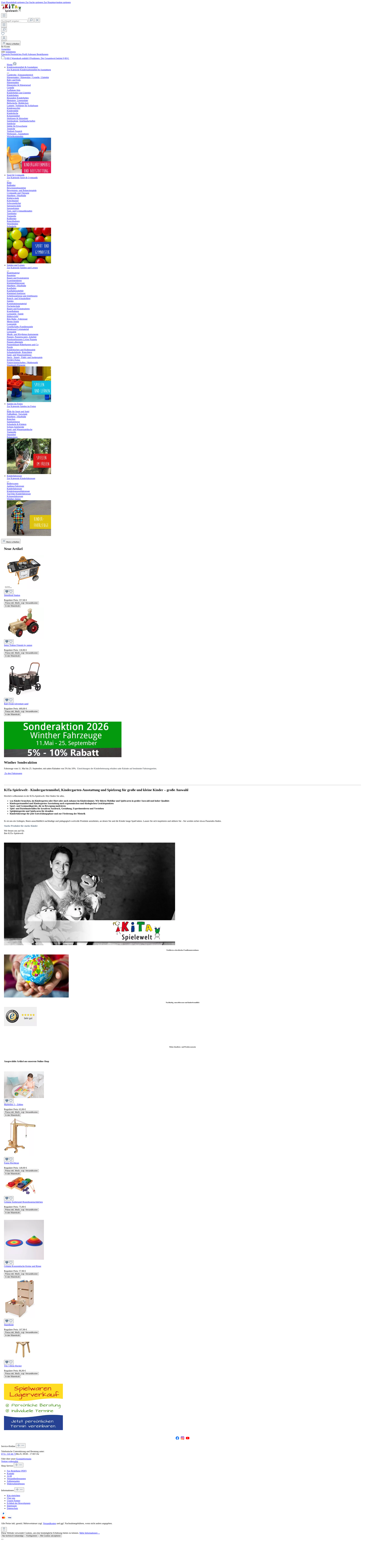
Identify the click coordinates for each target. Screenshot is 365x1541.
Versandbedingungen (16, 1478)
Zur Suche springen (34, 2)
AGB (9, 1476)
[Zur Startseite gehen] (11, 12)
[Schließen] (2, 1539)
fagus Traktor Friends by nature (18, 645)
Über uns (11, 1498)
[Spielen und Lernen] (29, 401)
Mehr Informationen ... (89, 1533)
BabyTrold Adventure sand (16, 704)
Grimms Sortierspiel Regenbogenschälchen (23, 1202)
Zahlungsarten (13, 1481)
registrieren (11, 52)
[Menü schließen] (8, 409)
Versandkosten (49, 1523)
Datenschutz (12, 1508)
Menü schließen (12, 44)
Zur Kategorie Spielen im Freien (21, 406)
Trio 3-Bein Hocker (13, 1366)
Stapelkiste (9, 1324)
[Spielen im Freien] (29, 473)
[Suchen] (31, 20)
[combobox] (14, 21)
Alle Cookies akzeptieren (50, 1536)
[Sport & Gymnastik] (29, 262)
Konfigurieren (31, 1536)
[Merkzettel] (3, 34)
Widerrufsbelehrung (16, 1483)
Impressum (12, 1506)
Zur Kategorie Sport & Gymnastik (22, 177)
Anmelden (6, 49)
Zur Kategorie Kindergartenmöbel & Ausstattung (29, 69)
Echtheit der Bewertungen (18, 1503)
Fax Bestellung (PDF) (17, 1471)
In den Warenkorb (12, 606)
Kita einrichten (13, 1495)
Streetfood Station (12, 595)
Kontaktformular (23, 1459)
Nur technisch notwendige (13, 1536)
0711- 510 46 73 (8, 1454)
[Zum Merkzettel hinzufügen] (9, 591)
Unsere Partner (13, 1500)
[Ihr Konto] (4, 38)
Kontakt (10, 1473)
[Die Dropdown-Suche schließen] (37, 20)
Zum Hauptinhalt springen (13, 2)
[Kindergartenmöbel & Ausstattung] (29, 172)
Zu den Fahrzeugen (13, 773)
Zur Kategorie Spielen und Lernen (22, 267)
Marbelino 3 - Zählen (13, 1104)
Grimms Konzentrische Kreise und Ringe (22, 1266)
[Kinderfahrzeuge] (29, 535)
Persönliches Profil (19, 54)
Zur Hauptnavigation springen (57, 2)
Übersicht (5, 54)
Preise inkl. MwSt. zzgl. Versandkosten (21, 603)
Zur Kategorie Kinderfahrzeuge (21, 478)
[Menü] (4, 15)
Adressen (32, 54)
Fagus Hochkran (11, 1163)
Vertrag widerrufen (9, 1461)
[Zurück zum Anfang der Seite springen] (4, 1529)
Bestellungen (42, 54)
